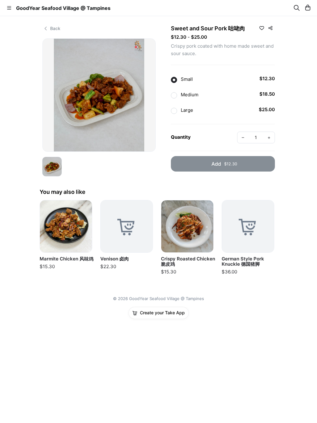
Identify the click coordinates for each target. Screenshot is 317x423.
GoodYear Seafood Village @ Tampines (63, 8)
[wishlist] (261, 27)
